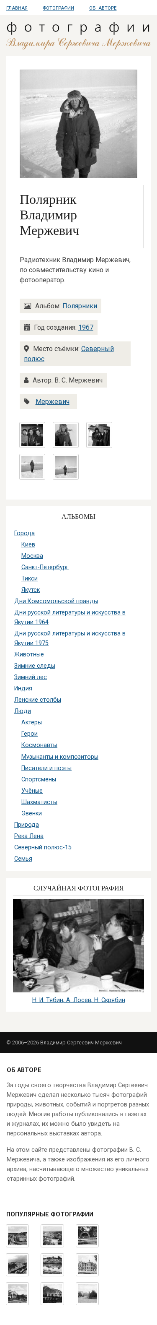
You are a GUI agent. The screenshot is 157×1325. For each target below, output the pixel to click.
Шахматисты (39, 802)
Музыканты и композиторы (59, 756)
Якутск (30, 590)
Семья (23, 858)
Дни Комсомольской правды (56, 601)
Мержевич (52, 402)
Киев (28, 544)
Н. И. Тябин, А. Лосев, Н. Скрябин (78, 1000)
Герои (29, 733)
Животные (29, 654)
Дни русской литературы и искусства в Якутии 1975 (70, 638)
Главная (17, 8)
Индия (23, 688)
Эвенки (31, 813)
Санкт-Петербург (45, 567)
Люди (22, 711)
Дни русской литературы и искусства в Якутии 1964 (70, 617)
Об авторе (102, 8)
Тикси (29, 578)
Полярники (79, 306)
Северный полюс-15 (43, 847)
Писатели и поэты (46, 768)
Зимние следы (34, 665)
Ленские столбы (37, 699)
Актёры (31, 722)
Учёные (32, 790)
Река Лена (29, 836)
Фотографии (58, 8)
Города (24, 533)
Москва (32, 556)
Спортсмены (38, 779)
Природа (26, 824)
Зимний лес (30, 677)
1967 (85, 327)
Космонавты (39, 745)
